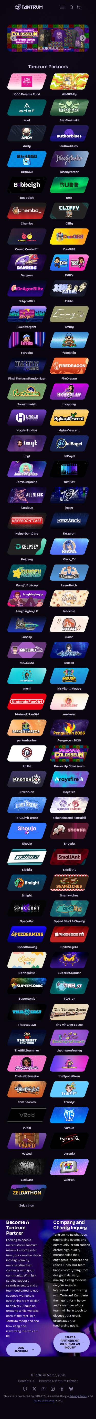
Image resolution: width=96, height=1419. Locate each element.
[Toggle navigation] (62, 7)
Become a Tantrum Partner (58, 1381)
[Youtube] (43, 1389)
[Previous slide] (13, 38)
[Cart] (79, 7)
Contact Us (26, 1381)
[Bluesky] (71, 1389)
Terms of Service (44, 1400)
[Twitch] (25, 1389)
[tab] (39, 48)
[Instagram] (53, 1389)
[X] (34, 1389)
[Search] (71, 7)
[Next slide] (83, 38)
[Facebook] (62, 1389)
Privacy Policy (78, 1396)
